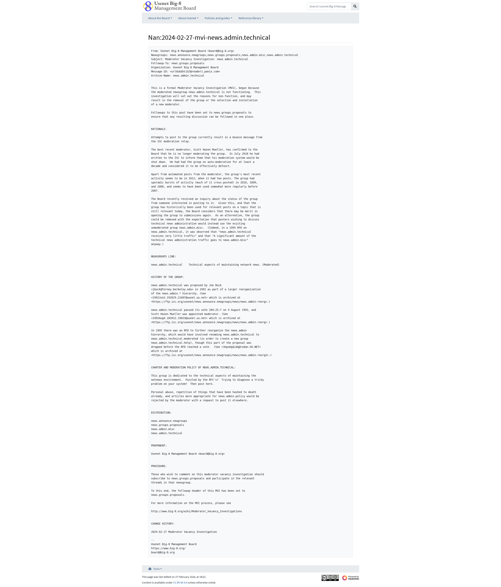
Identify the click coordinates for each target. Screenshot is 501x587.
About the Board (159, 18)
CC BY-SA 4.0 (180, 582)
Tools (156, 569)
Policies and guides (217, 18)
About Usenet (187, 18)
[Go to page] (355, 6)
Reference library (250, 18)
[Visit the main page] (169, 6)
